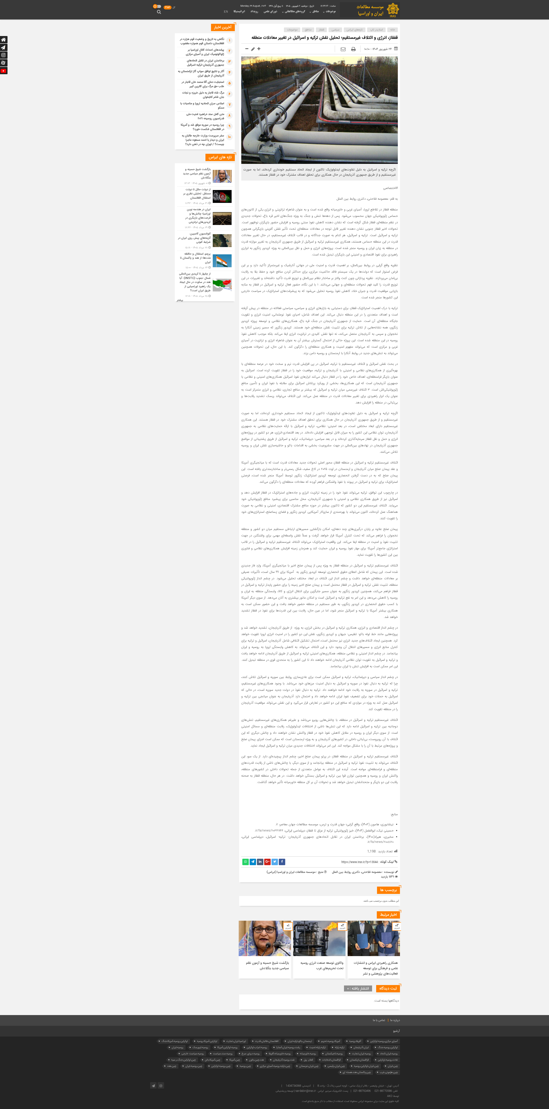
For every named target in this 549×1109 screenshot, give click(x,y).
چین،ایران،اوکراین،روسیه (366, 1066)
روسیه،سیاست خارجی (192, 1054)
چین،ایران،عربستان (308, 1066)
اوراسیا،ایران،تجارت (236, 1041)
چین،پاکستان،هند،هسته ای (357, 1072)
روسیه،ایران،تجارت (361, 1054)
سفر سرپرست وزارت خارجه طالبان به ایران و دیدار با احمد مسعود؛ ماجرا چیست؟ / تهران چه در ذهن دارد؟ (203, 140)
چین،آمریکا (234, 1060)
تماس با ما (379, 1020)
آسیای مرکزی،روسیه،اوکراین (384, 1041)
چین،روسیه (245, 1066)
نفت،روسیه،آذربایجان (284, 1060)
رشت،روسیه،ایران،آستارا (288, 1047)
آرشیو (396, 1031)
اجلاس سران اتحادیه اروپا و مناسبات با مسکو (202, 105)
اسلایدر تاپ (376, 29)
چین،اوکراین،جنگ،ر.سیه (183, 1060)
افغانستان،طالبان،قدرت (267, 1041)
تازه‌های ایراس (355, 29)
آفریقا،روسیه (355, 1041)
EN (226, 12)
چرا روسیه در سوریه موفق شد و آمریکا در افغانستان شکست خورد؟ (202, 127)
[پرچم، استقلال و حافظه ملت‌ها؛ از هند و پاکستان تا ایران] (205, 261)
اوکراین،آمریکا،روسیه (207, 1041)
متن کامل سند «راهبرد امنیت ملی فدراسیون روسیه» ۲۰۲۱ (205, 116)
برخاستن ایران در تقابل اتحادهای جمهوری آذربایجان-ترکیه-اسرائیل (205, 62)
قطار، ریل (308, 1060)
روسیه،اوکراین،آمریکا (227, 1047)
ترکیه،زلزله (339, 1047)
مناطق (315, 11)
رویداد (254, 11)
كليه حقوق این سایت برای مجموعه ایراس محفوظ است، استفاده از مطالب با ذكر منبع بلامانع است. (350, 1101)
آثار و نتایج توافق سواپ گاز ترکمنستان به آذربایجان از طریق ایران (201, 73)
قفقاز (321, 29)
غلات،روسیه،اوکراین (388, 1060)
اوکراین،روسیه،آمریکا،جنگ (174, 1041)
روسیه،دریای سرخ (251, 1054)
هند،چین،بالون (256, 1060)
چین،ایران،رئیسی (336, 1066)
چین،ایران (393, 1066)
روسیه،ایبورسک (200, 1047)
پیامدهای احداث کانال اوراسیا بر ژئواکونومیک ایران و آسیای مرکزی (205, 52)
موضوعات (331, 11)
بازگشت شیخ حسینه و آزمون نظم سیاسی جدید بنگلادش (267, 965)
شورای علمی (270, 11)
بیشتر (180, 300)
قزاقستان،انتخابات (331, 1060)
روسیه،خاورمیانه (308, 1054)
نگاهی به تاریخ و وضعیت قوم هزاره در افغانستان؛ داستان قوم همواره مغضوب (202, 41)
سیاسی (335, 29)
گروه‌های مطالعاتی (295, 11)
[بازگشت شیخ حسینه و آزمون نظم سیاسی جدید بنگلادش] (205, 176)
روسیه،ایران (177, 1047)
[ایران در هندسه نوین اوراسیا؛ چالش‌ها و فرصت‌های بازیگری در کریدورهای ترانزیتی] (205, 219)
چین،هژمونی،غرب (389, 1072)
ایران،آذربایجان (361, 1047)
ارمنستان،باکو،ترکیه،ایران (300, 1041)
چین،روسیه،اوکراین (221, 1066)
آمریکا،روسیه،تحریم (330, 1041)
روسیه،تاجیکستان (334, 1054)
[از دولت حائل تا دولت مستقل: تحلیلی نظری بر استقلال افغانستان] (205, 197)
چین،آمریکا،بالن (212, 1060)
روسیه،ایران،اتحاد (389, 1054)
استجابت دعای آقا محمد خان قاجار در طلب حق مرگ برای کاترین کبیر (203, 84)
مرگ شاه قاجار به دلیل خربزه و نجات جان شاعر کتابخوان (203, 95)
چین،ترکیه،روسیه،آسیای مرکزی (275, 1066)
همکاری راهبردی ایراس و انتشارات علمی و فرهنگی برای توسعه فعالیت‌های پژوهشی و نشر (376, 968)
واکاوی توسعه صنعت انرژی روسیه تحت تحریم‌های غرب (321, 965)
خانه (392, 29)
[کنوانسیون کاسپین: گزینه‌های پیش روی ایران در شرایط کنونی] (205, 241)
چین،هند (171, 1066)
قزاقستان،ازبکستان (359, 1060)
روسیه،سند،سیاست (223, 1054)
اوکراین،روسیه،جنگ (388, 1047)
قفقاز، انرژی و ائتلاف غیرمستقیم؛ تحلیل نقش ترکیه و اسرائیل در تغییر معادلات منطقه (325, 37)
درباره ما (395, 1020)
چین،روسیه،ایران (193, 1066)
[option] (374, 950)
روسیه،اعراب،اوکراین (257, 1047)
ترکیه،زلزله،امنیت (317, 1047)
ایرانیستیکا (239, 11)
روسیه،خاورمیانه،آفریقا (280, 1054)
